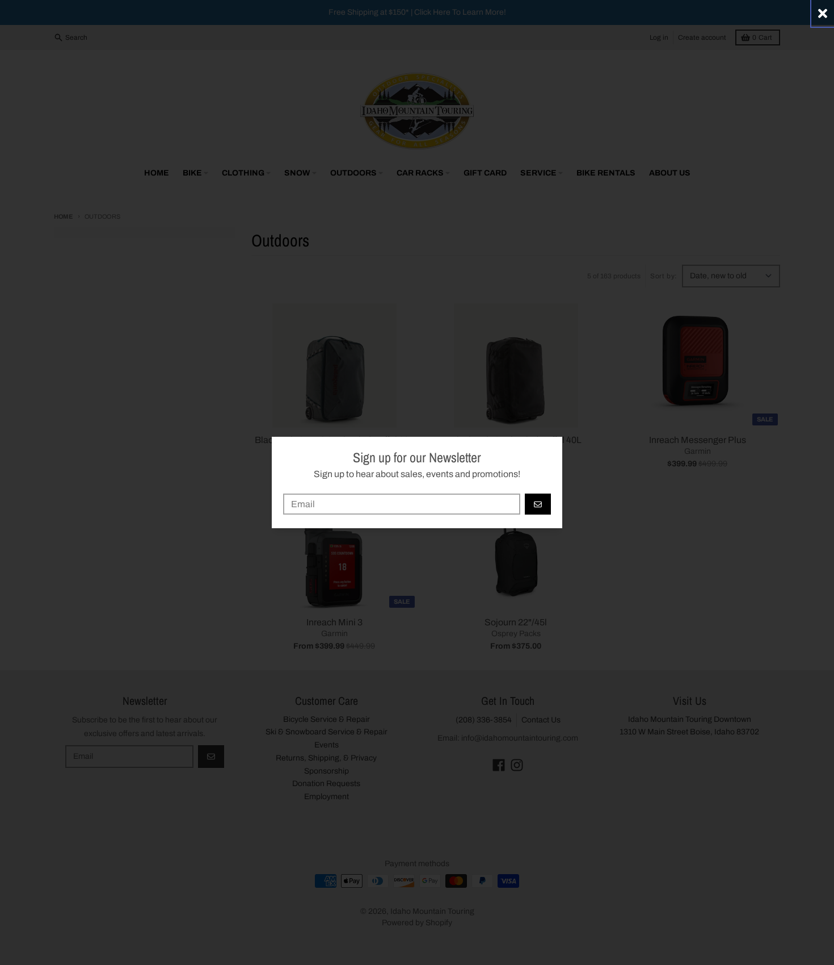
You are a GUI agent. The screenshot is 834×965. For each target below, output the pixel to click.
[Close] (822, 13)
